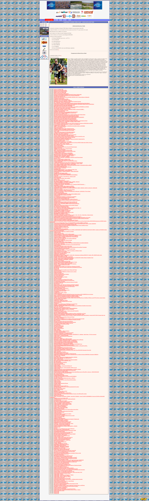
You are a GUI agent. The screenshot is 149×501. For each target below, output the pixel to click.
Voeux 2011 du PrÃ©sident (58, 363)
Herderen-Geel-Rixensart (58, 147)
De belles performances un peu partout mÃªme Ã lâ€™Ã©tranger (65, 322)
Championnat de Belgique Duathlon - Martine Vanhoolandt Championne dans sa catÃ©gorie (69, 485)
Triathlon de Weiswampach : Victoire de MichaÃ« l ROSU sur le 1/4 (65, 367)
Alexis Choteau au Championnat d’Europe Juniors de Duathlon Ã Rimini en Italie (67, 453)
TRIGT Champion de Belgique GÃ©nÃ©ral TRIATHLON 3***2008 (65, 430)
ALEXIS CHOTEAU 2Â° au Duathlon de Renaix (62, 435)
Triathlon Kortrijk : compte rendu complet (61, 405)
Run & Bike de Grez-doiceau (58, 326)
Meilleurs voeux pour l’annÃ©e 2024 (60, 92)
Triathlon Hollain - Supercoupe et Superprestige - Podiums (63, 474)
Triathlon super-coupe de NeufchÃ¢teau (60, 406)
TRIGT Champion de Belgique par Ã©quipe (61, 420)
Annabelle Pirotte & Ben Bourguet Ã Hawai (61, 110)
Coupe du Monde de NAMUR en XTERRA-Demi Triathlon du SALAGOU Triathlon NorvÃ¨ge (69, 139)
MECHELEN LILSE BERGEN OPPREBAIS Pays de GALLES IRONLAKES (66, 95)
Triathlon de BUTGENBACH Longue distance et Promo (63, 347)
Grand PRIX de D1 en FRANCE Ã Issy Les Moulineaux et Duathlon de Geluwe (67, 319)
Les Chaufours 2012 (57, 316)
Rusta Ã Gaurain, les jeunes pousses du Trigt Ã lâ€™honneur (64, 286)
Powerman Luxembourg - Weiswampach (60, 487)
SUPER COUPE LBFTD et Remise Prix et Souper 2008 (63, 432)
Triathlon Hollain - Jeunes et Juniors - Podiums (62, 475)
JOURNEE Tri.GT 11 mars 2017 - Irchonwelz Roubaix (63, 148)
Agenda (60, 19)
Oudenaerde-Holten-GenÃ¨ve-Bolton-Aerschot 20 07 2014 (63, 215)
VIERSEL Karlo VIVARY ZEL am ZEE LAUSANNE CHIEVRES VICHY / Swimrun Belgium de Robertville (71, 97)
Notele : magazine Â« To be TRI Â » (60, 351)
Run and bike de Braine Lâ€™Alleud (60, 290)
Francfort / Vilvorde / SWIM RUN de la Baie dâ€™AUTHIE (64, 135)
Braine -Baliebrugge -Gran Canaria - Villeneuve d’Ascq (63, 144)
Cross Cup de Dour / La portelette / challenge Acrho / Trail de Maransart (66, 236)
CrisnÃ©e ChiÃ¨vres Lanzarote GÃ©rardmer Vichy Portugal (64, 130)
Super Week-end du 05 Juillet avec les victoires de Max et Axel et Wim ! (66, 409)
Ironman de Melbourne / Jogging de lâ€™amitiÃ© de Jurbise (64, 234)
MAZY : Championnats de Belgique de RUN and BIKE (63, 150)
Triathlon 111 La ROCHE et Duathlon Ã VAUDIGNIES (63, 219)
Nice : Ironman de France (58, 373)
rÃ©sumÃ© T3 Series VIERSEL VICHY (60, 113)
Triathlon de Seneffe (57, 382)
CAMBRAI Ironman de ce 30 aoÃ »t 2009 (61, 398)
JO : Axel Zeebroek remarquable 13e (60, 441)
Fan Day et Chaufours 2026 (58, 89)
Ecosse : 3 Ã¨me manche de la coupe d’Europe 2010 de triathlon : (65, 379)
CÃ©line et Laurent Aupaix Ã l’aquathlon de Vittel (62, 464)
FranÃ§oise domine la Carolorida (59, 287)
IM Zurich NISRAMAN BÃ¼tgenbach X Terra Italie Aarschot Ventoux (65, 160)
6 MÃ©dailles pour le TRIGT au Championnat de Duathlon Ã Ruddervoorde (66, 419)
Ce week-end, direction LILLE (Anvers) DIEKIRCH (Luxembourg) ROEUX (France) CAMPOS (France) (71, 225)
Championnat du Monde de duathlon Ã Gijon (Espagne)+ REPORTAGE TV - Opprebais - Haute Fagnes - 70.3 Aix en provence (75, 334)
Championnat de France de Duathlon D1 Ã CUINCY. (62, 413)
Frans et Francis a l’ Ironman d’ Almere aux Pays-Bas (63, 470)
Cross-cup (55, 427)
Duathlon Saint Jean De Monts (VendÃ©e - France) (62, 421)
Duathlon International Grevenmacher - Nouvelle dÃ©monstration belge (66, 468)
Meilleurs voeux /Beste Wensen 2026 (60, 90)
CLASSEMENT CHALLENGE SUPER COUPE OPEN (63, 246)
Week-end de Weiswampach (58, 440)
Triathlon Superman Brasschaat (59, 477)
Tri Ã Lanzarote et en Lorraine (59, 249)
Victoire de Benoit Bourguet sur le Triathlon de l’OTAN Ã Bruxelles (65, 353)
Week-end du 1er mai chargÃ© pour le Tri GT (61, 463)
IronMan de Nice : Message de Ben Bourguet (61, 449)
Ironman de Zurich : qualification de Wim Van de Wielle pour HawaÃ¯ (65, 457)
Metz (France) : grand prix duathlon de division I (62, 307)
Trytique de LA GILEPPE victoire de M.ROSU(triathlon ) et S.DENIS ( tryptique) (67, 369)
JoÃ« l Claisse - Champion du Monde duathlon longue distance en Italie (66, 483)
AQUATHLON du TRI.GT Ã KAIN (59, 254)
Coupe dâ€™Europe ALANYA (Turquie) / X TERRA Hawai (63, 153)
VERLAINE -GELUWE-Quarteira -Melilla (60, 173)
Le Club (64, 19)
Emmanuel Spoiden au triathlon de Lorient (61, 482)
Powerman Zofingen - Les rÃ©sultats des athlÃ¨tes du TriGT (64, 471)
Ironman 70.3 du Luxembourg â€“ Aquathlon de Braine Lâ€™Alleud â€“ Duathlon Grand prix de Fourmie (71, 218)
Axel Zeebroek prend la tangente (59, 431)
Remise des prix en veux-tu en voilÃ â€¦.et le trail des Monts (64, 280)
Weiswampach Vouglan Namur (59, 98)
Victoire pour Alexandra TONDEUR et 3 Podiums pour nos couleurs (65, 271)
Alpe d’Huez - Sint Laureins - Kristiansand (61, 133)
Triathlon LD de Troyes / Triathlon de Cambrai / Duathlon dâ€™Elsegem (66, 220)
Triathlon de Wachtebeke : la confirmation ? (61, 288)
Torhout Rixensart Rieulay (58, 127)
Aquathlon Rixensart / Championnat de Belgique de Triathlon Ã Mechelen (66, 296)
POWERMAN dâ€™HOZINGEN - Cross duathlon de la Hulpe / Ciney (65, 169)
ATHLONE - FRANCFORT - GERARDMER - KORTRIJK (63, 259)
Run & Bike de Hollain (57, 278)
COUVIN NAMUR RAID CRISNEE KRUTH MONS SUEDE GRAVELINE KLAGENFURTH (69, 117)
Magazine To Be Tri (57, 158)
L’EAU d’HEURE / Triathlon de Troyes (60, 166)
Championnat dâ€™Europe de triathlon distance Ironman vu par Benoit (66, 342)
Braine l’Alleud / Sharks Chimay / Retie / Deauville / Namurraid (64, 137)
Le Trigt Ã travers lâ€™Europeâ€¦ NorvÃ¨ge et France (63, 301)
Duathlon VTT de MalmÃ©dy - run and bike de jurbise (63, 333)
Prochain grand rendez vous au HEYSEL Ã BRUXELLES (63, 208)
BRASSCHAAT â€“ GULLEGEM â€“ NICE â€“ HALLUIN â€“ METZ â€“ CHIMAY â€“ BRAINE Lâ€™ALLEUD (72, 217)
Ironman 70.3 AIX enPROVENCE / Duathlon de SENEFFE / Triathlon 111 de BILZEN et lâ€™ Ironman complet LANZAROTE (75, 223)
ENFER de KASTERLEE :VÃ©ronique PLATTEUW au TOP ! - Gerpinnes (66, 285)
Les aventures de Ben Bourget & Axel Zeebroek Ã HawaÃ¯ (64, 332)
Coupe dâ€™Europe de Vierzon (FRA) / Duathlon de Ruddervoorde (65, 224)
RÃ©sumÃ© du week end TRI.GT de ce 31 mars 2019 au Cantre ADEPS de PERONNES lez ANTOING (71, 106)
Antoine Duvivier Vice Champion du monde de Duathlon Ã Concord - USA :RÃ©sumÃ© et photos (70, 393)
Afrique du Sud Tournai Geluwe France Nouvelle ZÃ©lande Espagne (65, 146)
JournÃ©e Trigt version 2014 (59, 233)
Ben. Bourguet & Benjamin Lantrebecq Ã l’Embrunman (63, 401)
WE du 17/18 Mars (57, 320)
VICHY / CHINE (56, 131)
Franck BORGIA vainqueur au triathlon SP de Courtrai (63, 456)
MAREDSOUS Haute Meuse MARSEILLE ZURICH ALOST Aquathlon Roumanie (67, 101)
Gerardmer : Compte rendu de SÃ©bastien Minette (62, 438)
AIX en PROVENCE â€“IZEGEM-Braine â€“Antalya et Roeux (64, 197)
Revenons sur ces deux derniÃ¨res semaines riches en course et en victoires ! (67, 200)
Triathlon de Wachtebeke (58, 327)
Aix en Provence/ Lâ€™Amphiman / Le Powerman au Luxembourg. (65, 196)
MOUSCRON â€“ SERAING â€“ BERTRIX (61, 228)
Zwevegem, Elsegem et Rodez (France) (60, 312)
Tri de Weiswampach (57, 399)
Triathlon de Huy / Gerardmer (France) (60, 253)
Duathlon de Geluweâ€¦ (58, 272)
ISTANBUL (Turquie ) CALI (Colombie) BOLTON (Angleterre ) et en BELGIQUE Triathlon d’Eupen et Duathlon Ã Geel (73, 257)
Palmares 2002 (56, 492)
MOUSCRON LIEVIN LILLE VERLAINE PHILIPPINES (63, 105)
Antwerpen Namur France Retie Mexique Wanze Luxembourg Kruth (65, 118)
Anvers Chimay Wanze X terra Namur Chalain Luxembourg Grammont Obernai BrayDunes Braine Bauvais (72, 103)
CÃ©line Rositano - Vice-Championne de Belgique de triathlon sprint (65, 461)
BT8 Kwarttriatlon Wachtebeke (59, 374)
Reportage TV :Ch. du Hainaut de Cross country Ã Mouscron (64, 428)
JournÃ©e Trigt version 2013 (59, 273)
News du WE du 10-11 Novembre (59, 289)
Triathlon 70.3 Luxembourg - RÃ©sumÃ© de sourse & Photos (64, 189)
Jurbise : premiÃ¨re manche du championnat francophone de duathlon (65, 359)
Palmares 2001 (56, 493)
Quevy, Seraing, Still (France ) (59, 317)
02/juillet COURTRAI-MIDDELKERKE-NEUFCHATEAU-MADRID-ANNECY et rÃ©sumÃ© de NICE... (71, 345)
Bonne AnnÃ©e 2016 (57, 177)
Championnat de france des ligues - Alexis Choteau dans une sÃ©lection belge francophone (69, 469)
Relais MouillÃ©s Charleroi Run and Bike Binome (62, 108)
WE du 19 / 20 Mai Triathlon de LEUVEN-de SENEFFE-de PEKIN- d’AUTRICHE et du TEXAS (70, 313)
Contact (69, 19)
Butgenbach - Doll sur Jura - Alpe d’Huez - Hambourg (63, 100)
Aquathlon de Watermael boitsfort (59, 418)
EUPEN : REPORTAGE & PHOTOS (60, 445)
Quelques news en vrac (58, 293)
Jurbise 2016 (56, 175)
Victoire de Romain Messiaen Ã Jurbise (60, 276)
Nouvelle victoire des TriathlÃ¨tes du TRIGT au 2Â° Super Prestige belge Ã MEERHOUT (69, 460)
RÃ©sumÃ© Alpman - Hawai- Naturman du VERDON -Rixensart (64, 154)
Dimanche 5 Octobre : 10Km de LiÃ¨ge (60, 434)
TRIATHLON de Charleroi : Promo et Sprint (61, 352)
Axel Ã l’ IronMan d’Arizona (58, 389)
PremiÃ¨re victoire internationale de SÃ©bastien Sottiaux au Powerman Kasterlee (67, 465)
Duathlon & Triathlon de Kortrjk (59, 408)
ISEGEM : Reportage (57, 442)
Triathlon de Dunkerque (58, 417)
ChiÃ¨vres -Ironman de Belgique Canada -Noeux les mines (64, 212)
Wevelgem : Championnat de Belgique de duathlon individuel (64, 304)
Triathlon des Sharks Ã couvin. (59, 412)
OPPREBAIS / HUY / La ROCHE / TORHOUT (61, 156)
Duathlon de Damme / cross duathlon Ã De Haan (62, 252)
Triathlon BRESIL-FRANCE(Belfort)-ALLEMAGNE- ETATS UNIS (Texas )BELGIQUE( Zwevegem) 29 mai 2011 (72, 350)
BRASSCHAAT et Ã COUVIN (59, 260)
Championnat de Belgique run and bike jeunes (61, 248)
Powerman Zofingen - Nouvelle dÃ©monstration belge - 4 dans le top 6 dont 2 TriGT (68, 472)
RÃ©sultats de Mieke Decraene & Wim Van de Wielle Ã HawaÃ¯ (65, 433)
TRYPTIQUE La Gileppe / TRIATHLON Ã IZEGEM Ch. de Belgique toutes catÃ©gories (68, 339)
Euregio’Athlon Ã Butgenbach (59, 454)
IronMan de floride (57, 390)
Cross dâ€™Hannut (57, 324)
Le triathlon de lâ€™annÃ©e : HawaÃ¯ (60, 292)
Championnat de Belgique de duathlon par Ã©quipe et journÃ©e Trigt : (66, 201)
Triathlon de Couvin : (57, 346)
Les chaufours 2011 (57, 356)
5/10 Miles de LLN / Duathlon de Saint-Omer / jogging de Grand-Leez (65, 202)
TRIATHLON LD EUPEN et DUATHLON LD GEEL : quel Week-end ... (65, 340)
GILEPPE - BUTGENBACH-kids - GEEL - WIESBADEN (63, 256)
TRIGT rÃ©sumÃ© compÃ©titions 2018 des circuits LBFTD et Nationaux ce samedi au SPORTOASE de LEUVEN (73, 123)
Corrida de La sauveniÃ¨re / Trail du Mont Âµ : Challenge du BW (64, 176)
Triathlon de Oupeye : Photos (59, 436)
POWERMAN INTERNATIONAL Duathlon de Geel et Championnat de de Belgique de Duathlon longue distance (72, 305)
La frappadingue (56, 291)
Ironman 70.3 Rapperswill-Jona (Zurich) (60, 193)
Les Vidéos (56, 19)
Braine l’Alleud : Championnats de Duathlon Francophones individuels (65, 357)
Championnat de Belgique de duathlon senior (61, 227)
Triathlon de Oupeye (57, 366)
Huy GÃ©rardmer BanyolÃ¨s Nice (59, 96)
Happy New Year (56, 283)
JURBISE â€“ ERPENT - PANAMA (60, 237)
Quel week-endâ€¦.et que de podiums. (60, 298)
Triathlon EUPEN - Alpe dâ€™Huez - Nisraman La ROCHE (64, 186)
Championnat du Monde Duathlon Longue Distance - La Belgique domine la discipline (68, 479)
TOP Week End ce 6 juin (58, 377)
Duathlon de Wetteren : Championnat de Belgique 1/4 (63, 365)
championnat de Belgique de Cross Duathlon (61, 274)
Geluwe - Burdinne (57, 329)
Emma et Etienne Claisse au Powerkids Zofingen (62, 473)
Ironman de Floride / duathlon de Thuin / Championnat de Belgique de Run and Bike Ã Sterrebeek (70, 247)
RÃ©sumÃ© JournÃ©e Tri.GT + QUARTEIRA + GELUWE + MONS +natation (67, 121)
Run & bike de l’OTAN (57, 387)
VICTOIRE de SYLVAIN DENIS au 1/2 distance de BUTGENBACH (65, 376)
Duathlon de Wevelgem (58, 410)
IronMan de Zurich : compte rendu (59, 447)
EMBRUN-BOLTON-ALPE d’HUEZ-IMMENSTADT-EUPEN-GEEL (65, 370)
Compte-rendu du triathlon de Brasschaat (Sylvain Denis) (63, 411)
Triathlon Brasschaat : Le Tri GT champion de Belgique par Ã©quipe (65, 458)
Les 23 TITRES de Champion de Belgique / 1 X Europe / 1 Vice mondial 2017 (67, 124)
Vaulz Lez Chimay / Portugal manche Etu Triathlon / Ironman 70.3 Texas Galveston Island (69, 318)
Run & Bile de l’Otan (57, 361)
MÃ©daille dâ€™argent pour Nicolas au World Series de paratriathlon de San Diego (68, 267)
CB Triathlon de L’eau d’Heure (59, 192)
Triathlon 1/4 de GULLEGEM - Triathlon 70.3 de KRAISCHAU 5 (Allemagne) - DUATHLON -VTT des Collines (72, 191)
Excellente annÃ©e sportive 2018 (59, 125)
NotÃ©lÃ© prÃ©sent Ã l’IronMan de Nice (61, 371)
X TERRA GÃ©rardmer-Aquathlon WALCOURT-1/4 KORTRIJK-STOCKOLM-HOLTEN (68, 162)
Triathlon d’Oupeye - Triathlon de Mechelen (61, 335)
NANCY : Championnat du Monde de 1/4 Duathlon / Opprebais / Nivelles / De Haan (68, 295)
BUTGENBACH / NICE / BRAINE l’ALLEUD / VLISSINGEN (64, 309)
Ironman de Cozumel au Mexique (59, 364)
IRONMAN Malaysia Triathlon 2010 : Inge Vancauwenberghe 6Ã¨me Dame (66, 386)
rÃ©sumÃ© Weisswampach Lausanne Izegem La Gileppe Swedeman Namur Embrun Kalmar (69, 114)
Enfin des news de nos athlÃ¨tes (59, 239)
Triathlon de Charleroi (57, 381)
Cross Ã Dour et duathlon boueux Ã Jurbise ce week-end (63, 323)
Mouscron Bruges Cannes (58, 145)
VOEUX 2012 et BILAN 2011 (59, 325)
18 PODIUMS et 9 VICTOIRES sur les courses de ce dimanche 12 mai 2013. (67, 266)
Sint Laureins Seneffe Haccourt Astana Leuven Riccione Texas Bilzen (65, 119)
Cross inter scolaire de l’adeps (59, 275)
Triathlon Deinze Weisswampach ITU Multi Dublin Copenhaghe (64, 132)
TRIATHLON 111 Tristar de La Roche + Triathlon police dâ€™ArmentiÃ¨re (66, 310)
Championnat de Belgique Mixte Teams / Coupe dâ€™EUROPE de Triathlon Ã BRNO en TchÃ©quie (71, 222)
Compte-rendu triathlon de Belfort (59, 414)
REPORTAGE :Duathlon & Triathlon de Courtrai (62, 448)
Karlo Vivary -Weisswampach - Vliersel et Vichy (62, 159)
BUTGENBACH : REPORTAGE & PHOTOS (61, 444)
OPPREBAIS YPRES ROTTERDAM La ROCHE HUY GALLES (64, 129)
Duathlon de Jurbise (57, 204)
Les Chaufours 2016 (57, 168)
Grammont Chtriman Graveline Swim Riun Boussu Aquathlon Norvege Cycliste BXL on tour (69, 136)
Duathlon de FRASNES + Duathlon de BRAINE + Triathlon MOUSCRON (66, 171)
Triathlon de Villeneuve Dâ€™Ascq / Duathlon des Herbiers (64, 231)
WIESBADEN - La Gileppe (58, 185)
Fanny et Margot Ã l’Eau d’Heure (59, 480)
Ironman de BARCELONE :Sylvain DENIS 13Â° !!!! (62, 392)
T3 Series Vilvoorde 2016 (58, 161)
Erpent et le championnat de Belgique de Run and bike (63, 279)
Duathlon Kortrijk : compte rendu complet (61, 407)
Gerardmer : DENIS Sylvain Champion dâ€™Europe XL (63, 437)
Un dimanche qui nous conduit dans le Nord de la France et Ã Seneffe (65, 282)
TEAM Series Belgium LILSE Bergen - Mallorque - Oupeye (64, 155)
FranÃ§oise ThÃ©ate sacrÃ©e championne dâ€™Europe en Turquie (65, 262)
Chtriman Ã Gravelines (58, 302)
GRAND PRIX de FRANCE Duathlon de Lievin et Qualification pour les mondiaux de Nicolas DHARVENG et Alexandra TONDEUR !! (76, 354)
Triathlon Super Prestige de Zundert (60, 481)
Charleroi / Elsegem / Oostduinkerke (60, 167)
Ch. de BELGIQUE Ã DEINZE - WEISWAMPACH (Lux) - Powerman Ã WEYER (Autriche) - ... (69, 184)
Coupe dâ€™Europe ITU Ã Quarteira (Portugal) (62, 425)
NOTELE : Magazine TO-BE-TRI (59, 180)
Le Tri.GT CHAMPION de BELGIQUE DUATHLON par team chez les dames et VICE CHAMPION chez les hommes (73, 294)
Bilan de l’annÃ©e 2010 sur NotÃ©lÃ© (60, 362)
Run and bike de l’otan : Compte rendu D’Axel (61, 429)
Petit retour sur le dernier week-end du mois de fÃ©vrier (63, 321)
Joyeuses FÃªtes (57, 179)
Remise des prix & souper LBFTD (59, 388)
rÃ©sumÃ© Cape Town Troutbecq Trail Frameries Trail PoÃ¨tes (64, 107)
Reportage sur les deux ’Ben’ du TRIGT (60, 391)
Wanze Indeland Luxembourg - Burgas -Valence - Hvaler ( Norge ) (65, 164)
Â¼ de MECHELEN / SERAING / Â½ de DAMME (62, 210)
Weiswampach (56, 303)
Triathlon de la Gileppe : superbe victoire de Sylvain (62, 403)
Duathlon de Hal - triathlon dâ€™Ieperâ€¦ (61, 300)
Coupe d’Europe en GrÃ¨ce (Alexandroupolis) (61, 462)
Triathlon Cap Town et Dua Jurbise (59, 149)
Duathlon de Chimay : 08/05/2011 (59, 355)
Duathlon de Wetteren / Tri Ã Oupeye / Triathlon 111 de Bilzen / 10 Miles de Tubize (68, 250)
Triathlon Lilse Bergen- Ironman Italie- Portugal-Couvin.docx (64, 128)
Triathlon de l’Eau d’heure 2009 (59, 416)
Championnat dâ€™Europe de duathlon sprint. (61, 198)
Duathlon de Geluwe (57, 232)
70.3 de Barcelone (57, 195)
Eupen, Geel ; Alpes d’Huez (58, 306)
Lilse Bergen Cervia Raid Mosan (59, 111)
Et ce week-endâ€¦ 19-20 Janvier (59, 281)
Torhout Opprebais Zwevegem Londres (60, 251)
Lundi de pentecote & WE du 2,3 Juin (60, 311)
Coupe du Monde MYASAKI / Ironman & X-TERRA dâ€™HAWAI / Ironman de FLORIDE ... (69, 109)
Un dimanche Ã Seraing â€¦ (58, 299)
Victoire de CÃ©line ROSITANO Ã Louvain (61, 459)
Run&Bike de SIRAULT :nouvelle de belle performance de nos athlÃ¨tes (66, 235)
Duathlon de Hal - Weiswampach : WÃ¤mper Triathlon (63, 338)
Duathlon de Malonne (57, 330)
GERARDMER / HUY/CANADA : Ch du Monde (62, 211)
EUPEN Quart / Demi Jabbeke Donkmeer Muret (62, 99)
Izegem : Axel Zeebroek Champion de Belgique (62, 402)
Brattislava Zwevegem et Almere (59, 140)
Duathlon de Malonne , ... (58, 245)
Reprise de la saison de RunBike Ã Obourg (61, 452)
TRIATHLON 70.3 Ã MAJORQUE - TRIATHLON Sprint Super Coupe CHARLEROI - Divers (69, 314)
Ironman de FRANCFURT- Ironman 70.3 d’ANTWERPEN (63, 343)
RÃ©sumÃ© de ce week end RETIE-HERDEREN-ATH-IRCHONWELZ (65, 174)
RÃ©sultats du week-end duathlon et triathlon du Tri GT (63, 455)
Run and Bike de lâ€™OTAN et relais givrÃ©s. (62, 207)
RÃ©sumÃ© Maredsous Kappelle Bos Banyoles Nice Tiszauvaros (65, 134)
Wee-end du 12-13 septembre (59, 395)
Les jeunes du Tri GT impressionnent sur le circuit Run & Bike (64, 451)
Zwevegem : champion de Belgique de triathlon (62, 264)
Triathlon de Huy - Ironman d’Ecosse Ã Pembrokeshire (63, 336)
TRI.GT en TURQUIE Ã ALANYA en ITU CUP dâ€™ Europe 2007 (65, 450)
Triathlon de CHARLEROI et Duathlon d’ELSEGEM (62, 194)
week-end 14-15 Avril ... (58, 270)
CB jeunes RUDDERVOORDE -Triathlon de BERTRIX (63, 170)
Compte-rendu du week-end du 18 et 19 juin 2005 (62, 478)
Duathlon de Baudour (57, 337)
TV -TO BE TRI (56, 172)
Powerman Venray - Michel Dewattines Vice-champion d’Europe (64, 488)
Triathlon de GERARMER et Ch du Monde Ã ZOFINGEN (63, 182)
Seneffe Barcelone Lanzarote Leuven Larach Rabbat (62, 141)
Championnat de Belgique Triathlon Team (61, 226)
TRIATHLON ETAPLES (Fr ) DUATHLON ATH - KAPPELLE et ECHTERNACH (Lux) (68, 344)
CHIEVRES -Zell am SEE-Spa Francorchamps (62, 183)
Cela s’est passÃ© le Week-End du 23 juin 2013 (62, 261)
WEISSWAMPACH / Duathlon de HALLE (61, 213)
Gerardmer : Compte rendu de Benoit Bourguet (62, 439)
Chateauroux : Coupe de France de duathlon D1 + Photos (63, 423)
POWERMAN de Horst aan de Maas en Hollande (62, 422)
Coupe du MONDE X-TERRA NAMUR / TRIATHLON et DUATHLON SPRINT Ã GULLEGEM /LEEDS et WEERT (73, 165)
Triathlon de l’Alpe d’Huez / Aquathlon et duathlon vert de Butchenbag (65, 341)
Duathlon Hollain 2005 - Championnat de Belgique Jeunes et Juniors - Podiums (67, 489)
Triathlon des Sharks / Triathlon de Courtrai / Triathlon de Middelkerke (65, 308)
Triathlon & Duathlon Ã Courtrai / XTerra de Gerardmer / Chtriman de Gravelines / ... (68, 216)
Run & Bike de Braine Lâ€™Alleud (59, 331)
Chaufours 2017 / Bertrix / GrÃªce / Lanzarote (61, 143)
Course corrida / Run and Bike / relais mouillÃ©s (62, 178)
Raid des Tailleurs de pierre (58, 358)
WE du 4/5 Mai (56, 268)
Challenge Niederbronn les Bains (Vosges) (61, 375)
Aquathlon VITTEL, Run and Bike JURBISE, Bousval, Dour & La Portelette (66, 203)
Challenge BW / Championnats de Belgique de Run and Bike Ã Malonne (66, 205)
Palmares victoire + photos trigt (59, 243)
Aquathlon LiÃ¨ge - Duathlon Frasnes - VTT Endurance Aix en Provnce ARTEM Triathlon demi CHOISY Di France (73, 142)
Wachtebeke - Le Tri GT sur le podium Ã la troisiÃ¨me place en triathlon (66, 486)
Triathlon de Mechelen (57, 394)
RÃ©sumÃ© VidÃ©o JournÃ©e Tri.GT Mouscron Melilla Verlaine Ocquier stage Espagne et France (70, 120)
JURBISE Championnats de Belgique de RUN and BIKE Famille (64, 151)
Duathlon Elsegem (57, 380)
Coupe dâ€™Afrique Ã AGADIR (59, 152)
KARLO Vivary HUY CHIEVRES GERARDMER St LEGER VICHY (65, 112)
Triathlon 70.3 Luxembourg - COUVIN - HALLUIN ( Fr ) (63, 190)
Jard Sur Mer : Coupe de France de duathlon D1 (62, 424)
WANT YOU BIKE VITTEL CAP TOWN (60, 122)
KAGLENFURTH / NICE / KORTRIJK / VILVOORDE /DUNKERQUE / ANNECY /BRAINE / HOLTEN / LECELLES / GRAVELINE (75, 187)
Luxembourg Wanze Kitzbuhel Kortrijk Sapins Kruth (62, 138)
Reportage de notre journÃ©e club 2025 (60, 91)
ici (58, 49)
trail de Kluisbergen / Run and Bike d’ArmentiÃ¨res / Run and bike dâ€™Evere (67, 244)
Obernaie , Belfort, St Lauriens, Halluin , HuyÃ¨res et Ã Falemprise (65, 263)
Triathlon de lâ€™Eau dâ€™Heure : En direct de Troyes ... (64, 349)
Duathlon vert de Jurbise (58, 277)
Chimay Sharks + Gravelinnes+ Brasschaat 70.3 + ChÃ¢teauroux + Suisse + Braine (68, 163)
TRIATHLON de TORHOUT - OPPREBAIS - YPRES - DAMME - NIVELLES (66, 181)
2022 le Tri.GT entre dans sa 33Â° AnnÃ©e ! (61, 93)
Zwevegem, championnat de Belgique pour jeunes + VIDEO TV (64, 378)
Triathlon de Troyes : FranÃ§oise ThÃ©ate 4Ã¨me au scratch (64, 415)
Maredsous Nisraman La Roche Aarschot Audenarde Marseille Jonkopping (66, 116)
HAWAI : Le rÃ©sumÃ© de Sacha (59, 126)
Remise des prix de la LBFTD (59, 328)
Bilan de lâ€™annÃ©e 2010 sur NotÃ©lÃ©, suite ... (62, 360)
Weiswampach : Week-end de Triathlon (60, 400)
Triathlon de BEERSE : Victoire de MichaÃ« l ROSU (63, 404)
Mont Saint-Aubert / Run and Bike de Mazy (61, 206)
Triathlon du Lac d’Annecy (58, 188)
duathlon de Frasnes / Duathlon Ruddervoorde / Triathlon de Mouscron (66, 199)
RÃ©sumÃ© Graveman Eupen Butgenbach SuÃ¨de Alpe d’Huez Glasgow (66, 115)
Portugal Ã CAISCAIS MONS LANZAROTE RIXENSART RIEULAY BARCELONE (67, 94)
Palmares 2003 (56, 491)
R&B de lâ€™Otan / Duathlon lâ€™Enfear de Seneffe (63, 240)
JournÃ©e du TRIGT (57, 384)
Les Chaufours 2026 (49, 19)
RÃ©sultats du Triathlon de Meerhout (60, 484)
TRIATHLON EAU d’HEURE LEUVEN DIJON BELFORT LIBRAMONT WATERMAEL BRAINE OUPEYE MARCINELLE (74, 104)
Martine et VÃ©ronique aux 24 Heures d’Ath (61, 467)
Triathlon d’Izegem (57, 368)
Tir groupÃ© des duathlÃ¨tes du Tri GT (60, 466)
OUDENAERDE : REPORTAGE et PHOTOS (61, 446)
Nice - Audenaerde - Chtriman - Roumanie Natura (62, 102)
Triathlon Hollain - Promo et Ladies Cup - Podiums (62, 476)
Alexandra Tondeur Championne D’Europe (61, 383)
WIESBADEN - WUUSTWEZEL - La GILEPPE (62, 214)
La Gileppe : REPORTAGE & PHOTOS (60, 443)
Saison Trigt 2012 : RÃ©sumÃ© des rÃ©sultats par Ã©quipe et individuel (66, 284)
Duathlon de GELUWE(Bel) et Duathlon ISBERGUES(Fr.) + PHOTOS (65, 426)
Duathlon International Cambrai (59, 490)
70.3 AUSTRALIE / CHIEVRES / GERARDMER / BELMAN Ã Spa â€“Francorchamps (68, 157)
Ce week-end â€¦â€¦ (57, 265)
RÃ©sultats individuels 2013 (58, 241)
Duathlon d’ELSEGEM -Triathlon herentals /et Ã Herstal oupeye (64, 348)
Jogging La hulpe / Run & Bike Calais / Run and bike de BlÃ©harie (65, 238)
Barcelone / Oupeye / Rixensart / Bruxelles (61, 209)
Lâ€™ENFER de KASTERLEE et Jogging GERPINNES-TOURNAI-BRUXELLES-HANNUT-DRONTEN (71, 242)
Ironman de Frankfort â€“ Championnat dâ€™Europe (62, 372)
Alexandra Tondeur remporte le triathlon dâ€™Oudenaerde (63, 258)
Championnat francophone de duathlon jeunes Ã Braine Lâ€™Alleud (65, 269)
